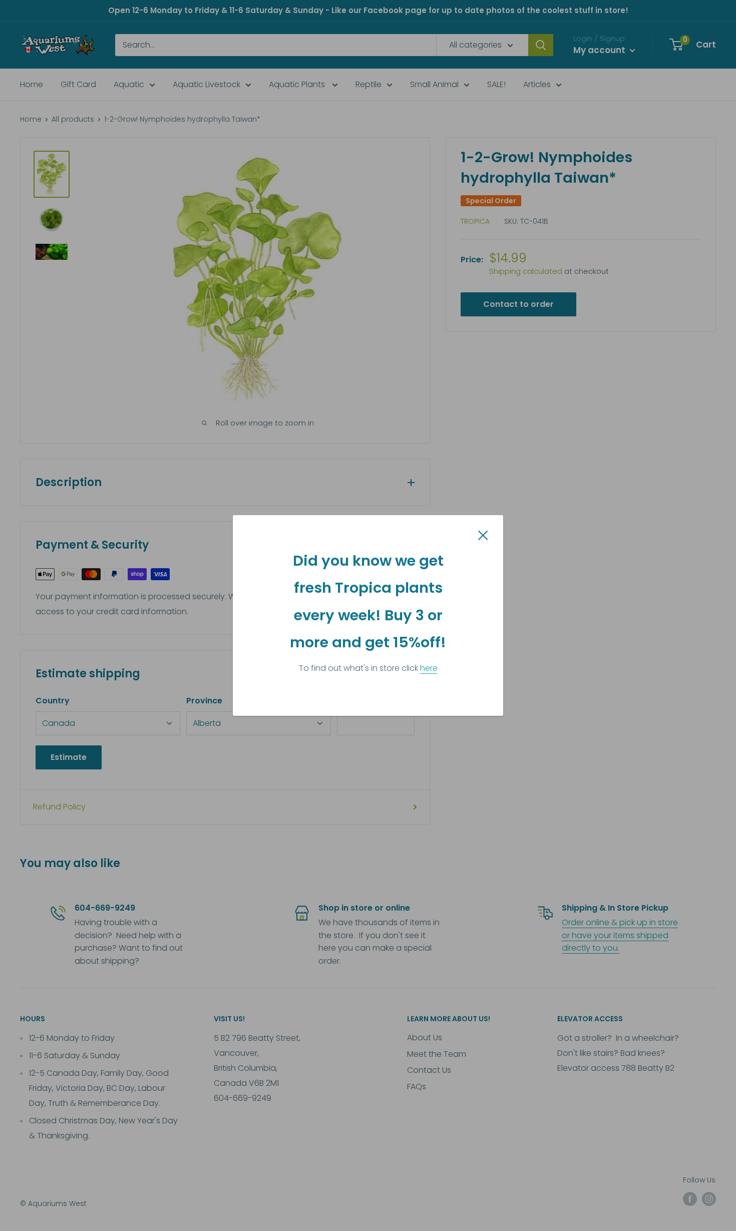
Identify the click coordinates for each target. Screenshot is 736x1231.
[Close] (483, 534)
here (429, 668)
